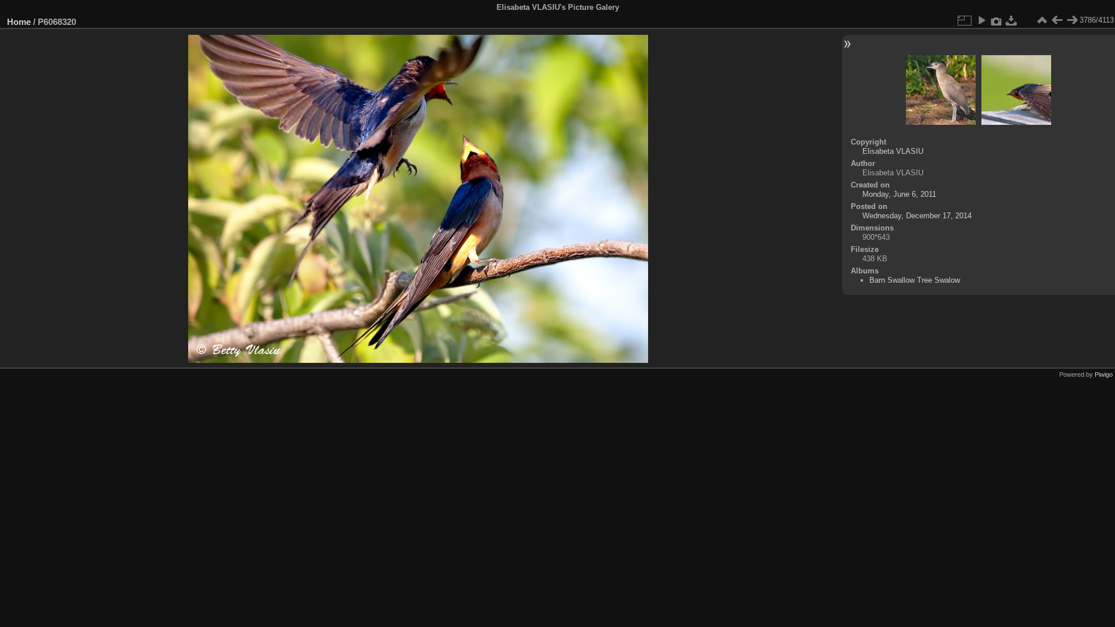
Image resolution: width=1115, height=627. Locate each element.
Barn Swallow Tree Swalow (914, 280)
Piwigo (1104, 374)
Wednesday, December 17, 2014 (917, 215)
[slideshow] (981, 20)
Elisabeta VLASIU (892, 151)
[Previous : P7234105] (1056, 20)
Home (19, 22)
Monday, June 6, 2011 (899, 194)
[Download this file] (1011, 20)
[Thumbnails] (1041, 20)
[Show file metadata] (996, 20)
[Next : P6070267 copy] (1072, 20)
